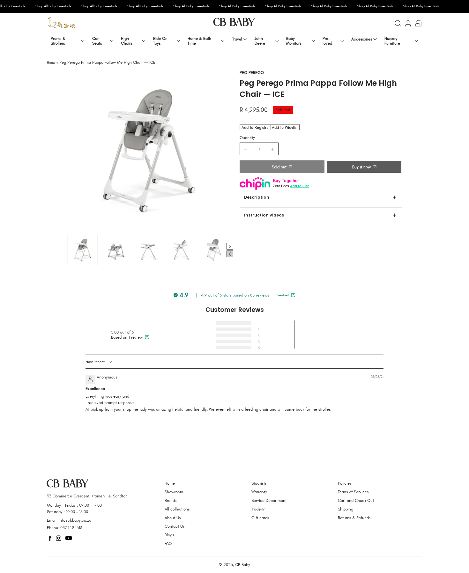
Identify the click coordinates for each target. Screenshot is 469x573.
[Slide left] (230, 254)
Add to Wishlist (285, 127)
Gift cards (260, 517)
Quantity (247, 137)
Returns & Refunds (354, 517)
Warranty (259, 491)
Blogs (169, 535)
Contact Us (174, 526)
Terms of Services (353, 491)
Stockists (258, 483)
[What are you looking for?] (398, 23)
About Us (173, 517)
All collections (177, 509)
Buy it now (361, 167)
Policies (344, 483)
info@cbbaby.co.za (75, 520)
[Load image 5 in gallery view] (214, 250)
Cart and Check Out (356, 500)
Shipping (345, 509)
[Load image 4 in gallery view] (181, 250)
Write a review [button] (339, 334)
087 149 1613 (71, 527)
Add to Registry (255, 127)
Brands (170, 500)
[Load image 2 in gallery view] (115, 250)
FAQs (169, 543)
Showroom (174, 491)
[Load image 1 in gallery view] (83, 250)
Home (51, 62)
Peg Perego (252, 72)
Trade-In (258, 509)
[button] (207, 323)
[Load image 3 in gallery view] (148, 250)
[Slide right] (230, 246)
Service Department (269, 500)
